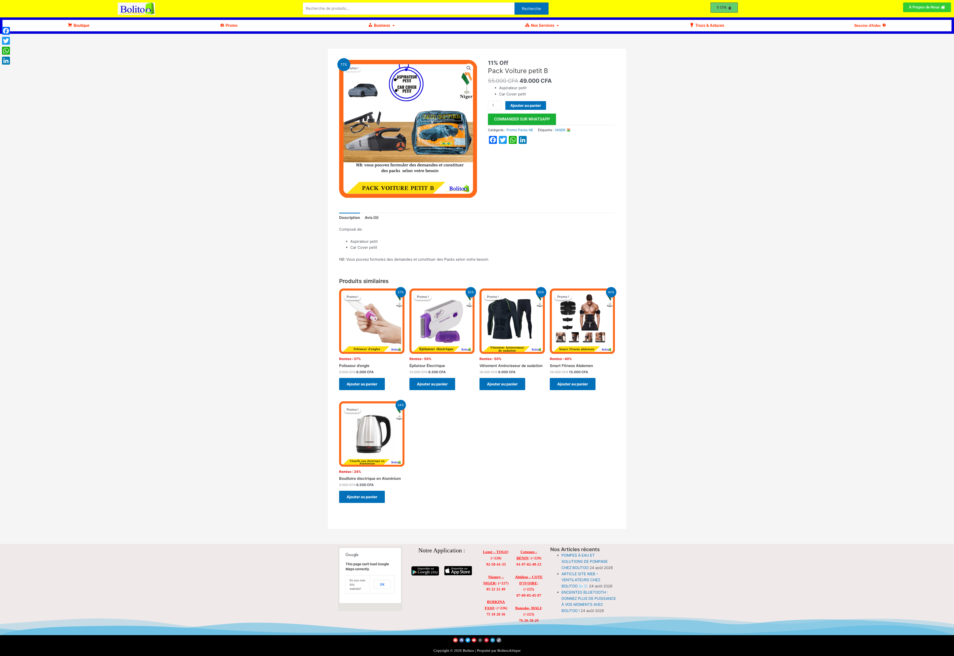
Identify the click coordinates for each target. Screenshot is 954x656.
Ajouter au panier (525, 105)
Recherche (531, 8)
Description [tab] (349, 217)
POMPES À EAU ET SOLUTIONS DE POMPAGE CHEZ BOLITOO (584, 561)
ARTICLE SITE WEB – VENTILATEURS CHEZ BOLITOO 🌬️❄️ (580, 580)
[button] (381, 25)
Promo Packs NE (520, 130)
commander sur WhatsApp (522, 119)
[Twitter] (6, 41)
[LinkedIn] (6, 61)
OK (382, 584)
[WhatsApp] (6, 51)
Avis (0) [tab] (372, 217)
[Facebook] (6, 31)
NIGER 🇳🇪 (563, 130)
